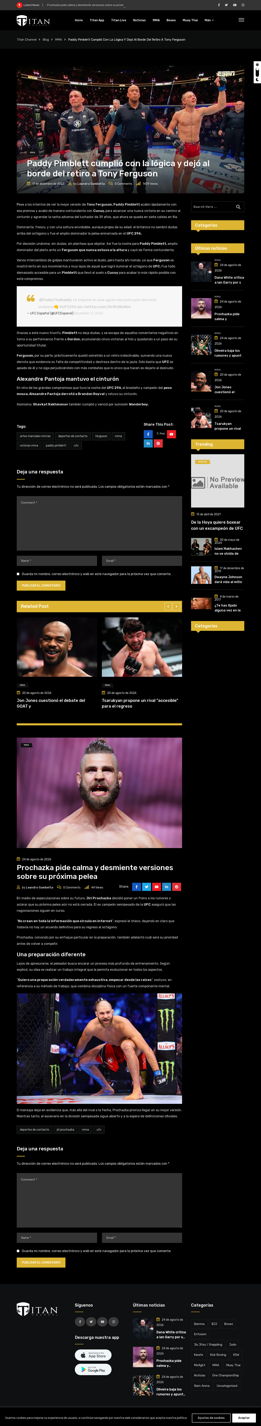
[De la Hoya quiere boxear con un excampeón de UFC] (217, 481)
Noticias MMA (29, 445)
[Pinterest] (158, 443)
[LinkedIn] (148, 443)
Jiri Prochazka (65, 1129)
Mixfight (199, 1365)
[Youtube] (171, 434)
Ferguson (101, 436)
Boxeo (171, 20)
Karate (198, 1355)
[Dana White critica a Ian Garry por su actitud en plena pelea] (201, 272)
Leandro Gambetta (91, 184)
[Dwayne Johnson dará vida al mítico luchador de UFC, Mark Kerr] (201, 575)
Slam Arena (202, 1386)
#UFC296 (68, 307)
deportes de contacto (72, 436)
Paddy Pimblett (56, 445)
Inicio (79, 20)
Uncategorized (227, 1386)
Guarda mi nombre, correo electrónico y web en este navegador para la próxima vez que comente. (96, 574)
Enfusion (200, 1334)
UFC (76, 445)
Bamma (199, 1324)
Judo (232, 1344)
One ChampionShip (225, 1375)
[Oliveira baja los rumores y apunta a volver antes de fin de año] (201, 345)
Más (208, 20)
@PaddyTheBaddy (55, 300)
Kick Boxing (218, 1355)
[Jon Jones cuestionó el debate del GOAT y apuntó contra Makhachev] (201, 381)
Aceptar (244, 1418)
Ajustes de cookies (211, 1418)
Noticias (139, 20)
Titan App (97, 20)
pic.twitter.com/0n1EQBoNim (104, 307)
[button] (168, 606)
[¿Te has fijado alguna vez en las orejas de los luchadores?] (201, 603)
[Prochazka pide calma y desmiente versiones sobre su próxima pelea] (201, 308)
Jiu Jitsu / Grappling (208, 1344)
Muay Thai (190, 20)
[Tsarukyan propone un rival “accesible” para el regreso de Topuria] (201, 418)
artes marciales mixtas (35, 436)
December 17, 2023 (88, 313)
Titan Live (118, 20)
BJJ (214, 1324)
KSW (236, 1355)
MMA (156, 20)
